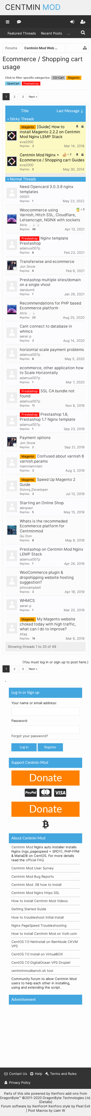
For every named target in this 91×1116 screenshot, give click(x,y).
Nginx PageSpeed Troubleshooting (38, 925)
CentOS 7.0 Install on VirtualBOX (37, 954)
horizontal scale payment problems (52, 349)
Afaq (23, 634)
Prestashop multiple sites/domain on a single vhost (50, 282)
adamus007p (30, 248)
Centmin (33, 7)
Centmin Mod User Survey (32, 868)
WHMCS (27, 600)
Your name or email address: (34, 703)
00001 (24, 197)
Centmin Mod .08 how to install (36, 885)
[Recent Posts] (19, 21)
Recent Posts (51, 33)
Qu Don (26, 536)
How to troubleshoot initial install (37, 917)
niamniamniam (31, 466)
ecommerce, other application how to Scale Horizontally (51, 370)
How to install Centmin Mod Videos (39, 901)
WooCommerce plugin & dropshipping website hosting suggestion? (47, 577)
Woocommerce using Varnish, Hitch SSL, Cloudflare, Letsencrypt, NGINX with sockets (50, 215)
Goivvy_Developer (34, 489)
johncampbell (30, 587)
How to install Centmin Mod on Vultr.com (44, 934)
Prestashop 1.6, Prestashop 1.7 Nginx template (47, 417)
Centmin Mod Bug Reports (32, 876)
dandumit (27, 290)
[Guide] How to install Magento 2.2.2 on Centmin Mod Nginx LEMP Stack (50, 131)
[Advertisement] (42, 1034)
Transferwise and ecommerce (47, 261)
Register (50, 747)
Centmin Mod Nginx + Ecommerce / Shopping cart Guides (52, 157)
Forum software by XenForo (24, 1106)
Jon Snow (27, 266)
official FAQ (34, 860)
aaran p (25, 336)
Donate (45, 778)
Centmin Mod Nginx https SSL (35, 893)
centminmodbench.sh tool (32, 971)
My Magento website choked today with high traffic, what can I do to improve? (48, 624)
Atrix (23, 225)
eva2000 (26, 142)
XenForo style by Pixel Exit (69, 1106)
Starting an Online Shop (42, 502)
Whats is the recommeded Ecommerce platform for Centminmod (43, 526)
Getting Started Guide (28, 909)
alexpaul (26, 508)
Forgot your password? (29, 736)
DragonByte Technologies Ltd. (67, 1098)
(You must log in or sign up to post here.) (55, 662)
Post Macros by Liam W (46, 1110)
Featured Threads (22, 33)
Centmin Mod (22, 847)
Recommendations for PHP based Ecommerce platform (50, 306)
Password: (19, 721)
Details (45, 1102)
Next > (33, 96)
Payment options (35, 437)
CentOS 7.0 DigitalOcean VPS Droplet (41, 962)
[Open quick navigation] (85, 48)
